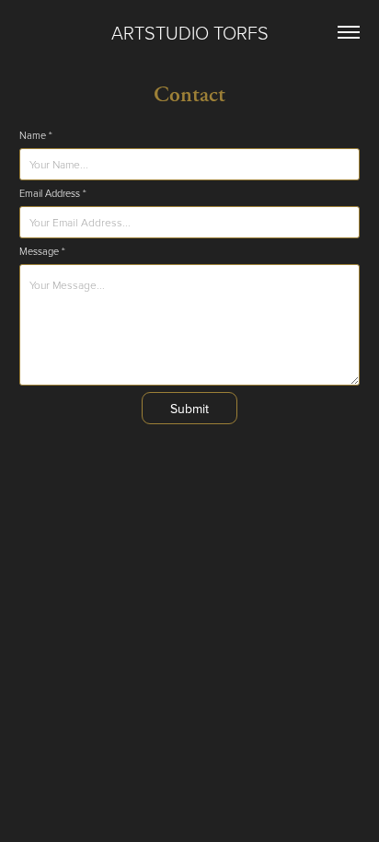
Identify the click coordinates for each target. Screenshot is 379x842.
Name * (35, 135)
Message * (42, 251)
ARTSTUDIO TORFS (190, 32)
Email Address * (52, 193)
